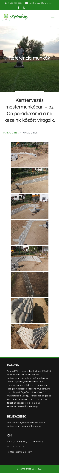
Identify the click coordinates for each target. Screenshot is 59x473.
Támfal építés (11, 132)
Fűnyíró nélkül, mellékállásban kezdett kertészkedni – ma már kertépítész (26, 424)
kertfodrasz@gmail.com (41, 3)
